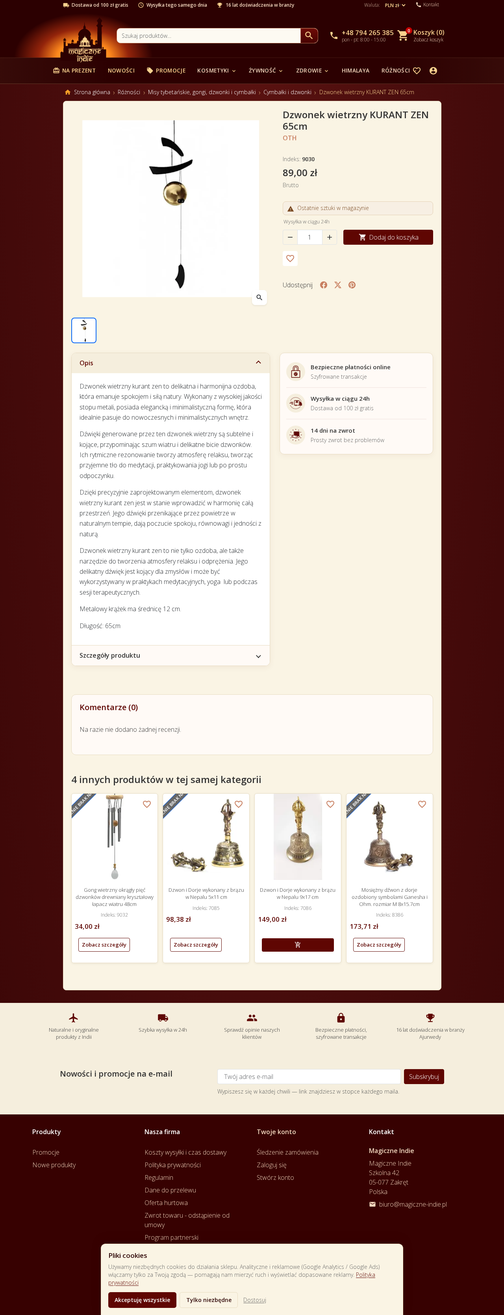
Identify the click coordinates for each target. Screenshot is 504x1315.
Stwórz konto (275, 1177)
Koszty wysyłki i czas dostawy (185, 1152)
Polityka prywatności (173, 1165)
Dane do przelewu (170, 1190)
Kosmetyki (217, 70)
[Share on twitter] (338, 285)
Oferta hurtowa (166, 1202)
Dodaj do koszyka (389, 237)
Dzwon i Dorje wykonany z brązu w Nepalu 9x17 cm (297, 893)
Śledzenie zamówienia (288, 1152)
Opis (86, 363)
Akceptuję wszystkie (142, 1300)
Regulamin (159, 1177)
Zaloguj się (272, 1165)
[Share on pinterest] (352, 285)
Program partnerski (171, 1237)
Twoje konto (276, 1131)
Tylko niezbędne (209, 1300)
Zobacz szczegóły (104, 944)
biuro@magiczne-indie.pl (413, 1204)
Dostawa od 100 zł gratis (100, 5)
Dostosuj (254, 1300)
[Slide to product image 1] (83, 330)
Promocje (165, 70)
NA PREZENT (74, 70)
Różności (400, 70)
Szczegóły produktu (110, 655)
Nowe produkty (54, 1165)
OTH (290, 138)
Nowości (121, 70)
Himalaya (356, 70)
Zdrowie (313, 70)
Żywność (266, 70)
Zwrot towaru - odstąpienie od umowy (187, 1220)
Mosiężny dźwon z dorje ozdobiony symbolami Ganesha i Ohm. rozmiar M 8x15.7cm (390, 897)
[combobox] (208, 35)
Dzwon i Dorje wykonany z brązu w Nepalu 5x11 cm (206, 893)
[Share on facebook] (323, 285)
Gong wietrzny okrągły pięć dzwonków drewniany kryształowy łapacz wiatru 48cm (115, 897)
